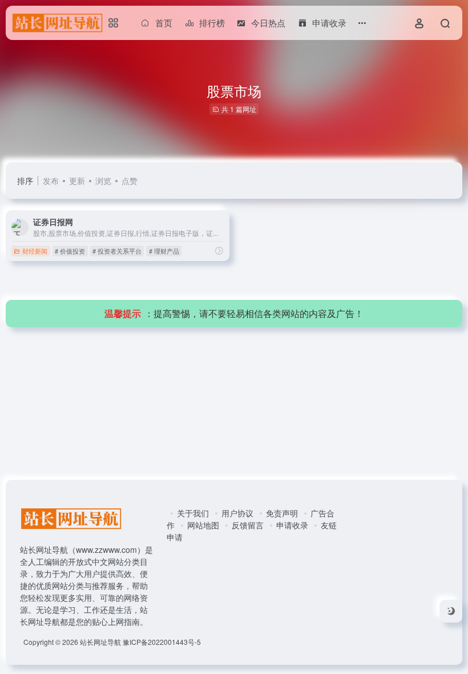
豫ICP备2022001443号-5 (162, 642)
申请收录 (292, 525)
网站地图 (203, 525)
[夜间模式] (450, 611)
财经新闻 (34, 250)
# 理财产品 (164, 250)
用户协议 (237, 513)
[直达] (219, 250)
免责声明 (282, 513)
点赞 (130, 180)
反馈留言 (248, 525)
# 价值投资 (70, 250)
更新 (77, 180)
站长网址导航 (100, 642)
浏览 (103, 180)
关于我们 (193, 513)
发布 (51, 180)
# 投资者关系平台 (117, 250)
